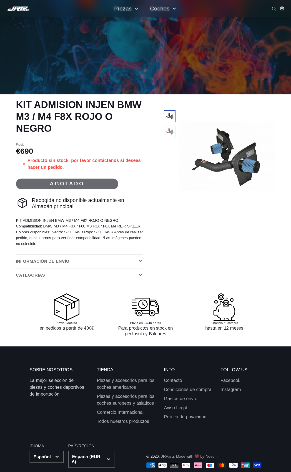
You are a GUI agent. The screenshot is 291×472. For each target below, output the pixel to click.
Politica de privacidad (185, 416)
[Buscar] (272, 8)
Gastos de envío (180, 398)
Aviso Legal (175, 407)
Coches (160, 8)
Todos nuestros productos (123, 421)
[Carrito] (280, 8)
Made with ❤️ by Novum (197, 456)
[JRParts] (18, 8)
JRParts (168, 456)
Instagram (231, 389)
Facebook (230, 380)
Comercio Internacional (120, 412)
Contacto (173, 380)
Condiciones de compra (187, 389)
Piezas (123, 8)
